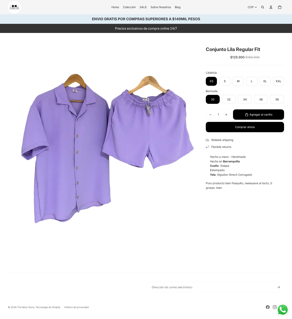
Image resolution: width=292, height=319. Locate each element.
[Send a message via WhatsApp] (283, 310)
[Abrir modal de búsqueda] (262, 7)
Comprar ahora (245, 127)
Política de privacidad (76, 307)
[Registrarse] (278, 287)
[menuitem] (115, 7)
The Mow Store (25, 307)
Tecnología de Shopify (48, 307)
